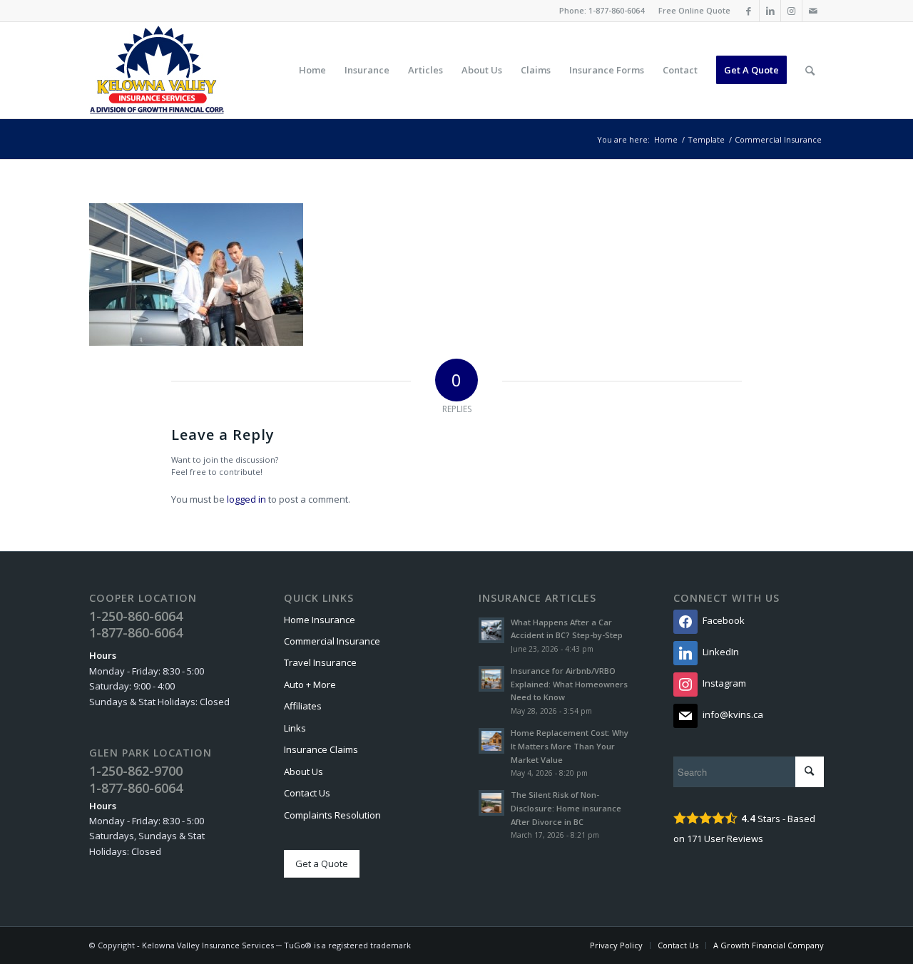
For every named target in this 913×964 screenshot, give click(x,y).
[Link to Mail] (813, 10)
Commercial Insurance (332, 641)
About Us (303, 771)
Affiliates (303, 705)
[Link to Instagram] (791, 10)
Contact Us (307, 792)
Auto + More (310, 684)
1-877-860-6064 (616, 10)
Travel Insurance (320, 662)
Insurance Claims (321, 749)
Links (295, 728)
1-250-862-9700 (136, 770)
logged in (246, 499)
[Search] (810, 70)
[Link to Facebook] (748, 10)
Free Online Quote (694, 10)
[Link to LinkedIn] (770, 10)
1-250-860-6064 (136, 616)
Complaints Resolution (332, 815)
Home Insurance (319, 619)
